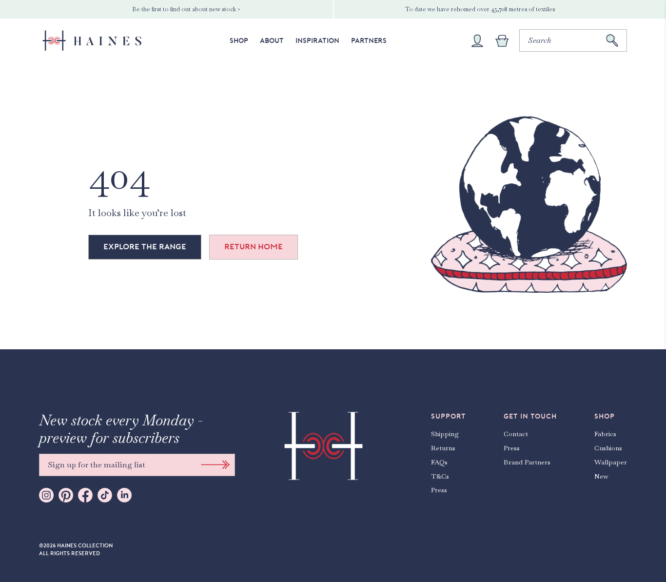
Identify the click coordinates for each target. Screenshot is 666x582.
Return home (253, 246)
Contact (516, 433)
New (601, 476)
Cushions (608, 447)
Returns (443, 447)
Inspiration (317, 40)
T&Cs (440, 476)
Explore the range (144, 246)
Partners (369, 40)
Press (439, 489)
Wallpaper (610, 462)
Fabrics (605, 433)
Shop (239, 40)
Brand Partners (527, 462)
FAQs (439, 462)
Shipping (445, 433)
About (272, 40)
